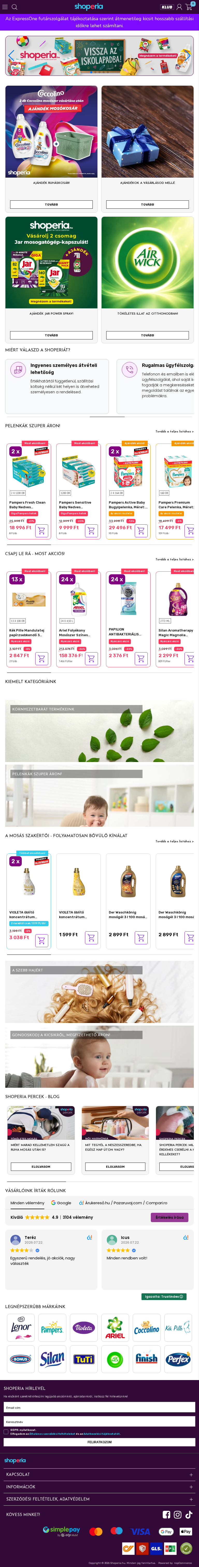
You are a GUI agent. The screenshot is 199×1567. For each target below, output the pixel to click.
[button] (187, 55)
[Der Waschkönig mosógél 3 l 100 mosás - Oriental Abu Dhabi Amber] (128, 881)
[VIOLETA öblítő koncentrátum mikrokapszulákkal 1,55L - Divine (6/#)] (28, 881)
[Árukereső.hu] (185, 1548)
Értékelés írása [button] (170, 1217)
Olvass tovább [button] (119, 1282)
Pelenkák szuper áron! (32, 426)
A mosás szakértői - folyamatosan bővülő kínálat (66, 836)
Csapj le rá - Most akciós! (35, 554)
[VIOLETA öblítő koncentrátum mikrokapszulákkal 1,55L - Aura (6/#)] (78, 881)
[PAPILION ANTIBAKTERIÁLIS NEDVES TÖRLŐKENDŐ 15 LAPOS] (128, 598)
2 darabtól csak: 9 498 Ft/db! (29, 514)
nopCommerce (183, 1563)
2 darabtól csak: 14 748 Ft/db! (129, 514)
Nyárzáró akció (20, 641)
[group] (41, 1142)
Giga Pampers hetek (73, 513)
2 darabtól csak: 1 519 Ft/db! (29, 923)
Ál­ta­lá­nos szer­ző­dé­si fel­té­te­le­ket (52, 1433)
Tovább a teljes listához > (174, 431)
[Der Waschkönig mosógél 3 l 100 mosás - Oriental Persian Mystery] (178, 881)
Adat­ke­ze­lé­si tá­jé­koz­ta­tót (101, 1433)
